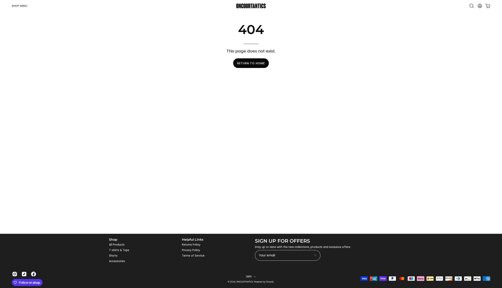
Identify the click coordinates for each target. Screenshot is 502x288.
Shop (113, 239)
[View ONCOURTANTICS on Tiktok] (23, 274)
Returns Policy (191, 245)
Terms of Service (193, 256)
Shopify (270, 281)
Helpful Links (192, 239)
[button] (471, 6)
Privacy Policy (191, 250)
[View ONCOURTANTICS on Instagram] (14, 274)
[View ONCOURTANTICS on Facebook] (33, 274)
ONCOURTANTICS (244, 281)
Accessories (117, 261)
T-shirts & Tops (119, 250)
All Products (117, 245)
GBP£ (249, 276)
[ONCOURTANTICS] (251, 6)
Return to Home (251, 63)
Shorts (113, 256)
